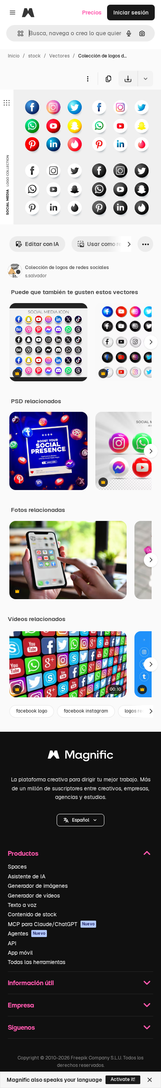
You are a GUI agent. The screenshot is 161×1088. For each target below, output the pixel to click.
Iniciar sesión (130, 12)
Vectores (59, 56)
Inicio (14, 56)
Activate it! (123, 1079)
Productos (23, 853)
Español (80, 820)
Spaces (17, 866)
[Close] (149, 1079)
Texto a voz (22, 904)
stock (34, 56)
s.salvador (36, 276)
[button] (80, 820)
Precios (92, 12)
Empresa (21, 1005)
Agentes (26, 933)
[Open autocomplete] (17, 33)
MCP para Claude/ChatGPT (51, 924)
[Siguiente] (129, 244)
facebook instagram (86, 711)
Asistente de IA (26, 876)
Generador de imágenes (38, 885)
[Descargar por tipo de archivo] (145, 78)
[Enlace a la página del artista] (15, 272)
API (12, 943)
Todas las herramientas (36, 962)
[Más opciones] (87, 78)
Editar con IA (42, 244)
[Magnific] (80, 756)
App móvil (20, 952)
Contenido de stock (32, 914)
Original (50, 104)
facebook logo (31, 711)
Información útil (31, 982)
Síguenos (21, 1027)
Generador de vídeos (34, 895)
